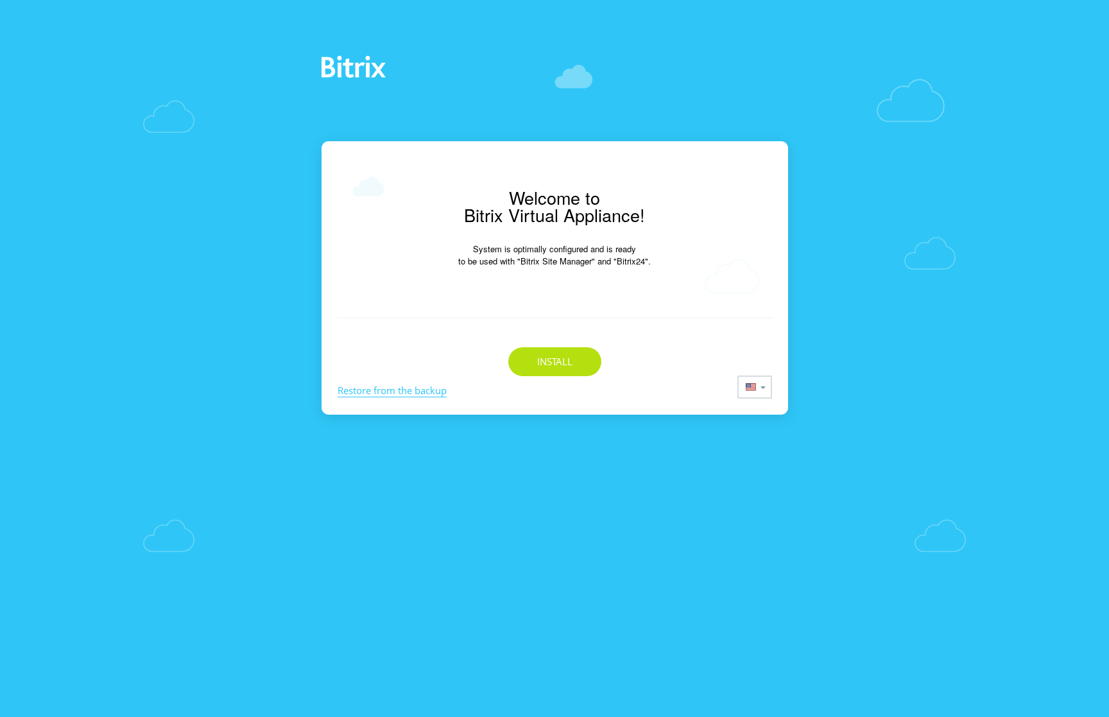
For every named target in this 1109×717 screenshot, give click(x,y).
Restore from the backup (392, 390)
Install (554, 361)
